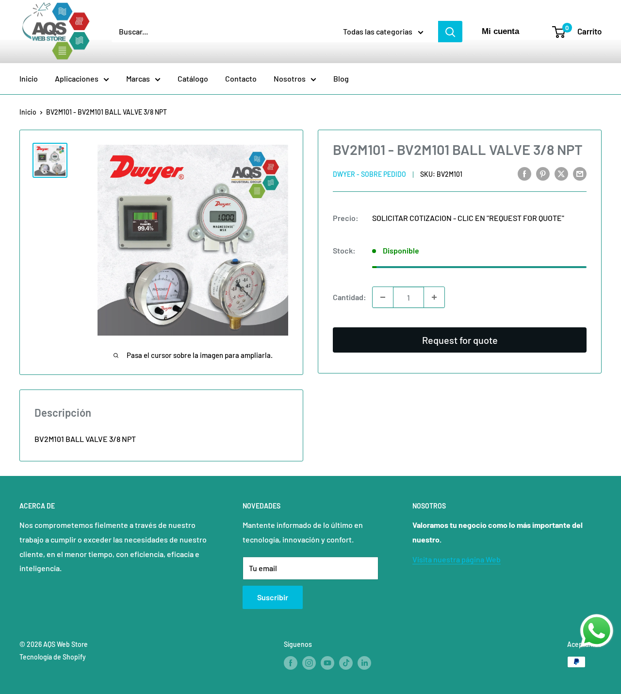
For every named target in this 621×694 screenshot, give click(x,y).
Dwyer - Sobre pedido (369, 174)
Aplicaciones (76, 78)
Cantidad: (349, 297)
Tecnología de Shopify (52, 657)
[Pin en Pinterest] (543, 173)
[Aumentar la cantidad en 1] (434, 297)
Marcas (138, 78)
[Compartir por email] (580, 173)
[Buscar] (450, 31)
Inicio (28, 78)
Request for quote (460, 340)
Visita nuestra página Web (456, 559)
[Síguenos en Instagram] (309, 663)
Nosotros (290, 78)
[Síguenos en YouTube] (327, 663)
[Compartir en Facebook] (524, 173)
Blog (341, 78)
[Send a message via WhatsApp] (596, 630)
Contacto (241, 78)
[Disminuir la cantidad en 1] (383, 297)
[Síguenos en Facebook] (290, 663)
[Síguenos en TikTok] (346, 663)
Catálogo (193, 78)
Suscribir (272, 597)
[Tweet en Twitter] (561, 173)
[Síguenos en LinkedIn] (364, 663)
